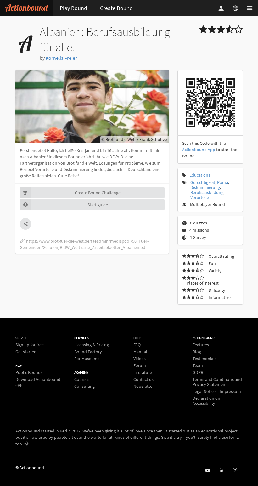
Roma (222, 182)
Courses (81, 379)
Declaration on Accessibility (206, 400)
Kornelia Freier (61, 58)
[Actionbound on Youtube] (207, 470)
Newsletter (143, 386)
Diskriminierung (205, 187)
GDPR (198, 372)
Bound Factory (88, 351)
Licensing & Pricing (91, 345)
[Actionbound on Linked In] (221, 470)
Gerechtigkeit (202, 182)
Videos (139, 358)
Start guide (97, 204)
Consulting (84, 386)
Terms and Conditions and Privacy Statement (217, 381)
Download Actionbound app (37, 381)
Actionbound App (198, 149)
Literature (142, 372)
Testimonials (204, 358)
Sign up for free (29, 345)
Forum (139, 365)
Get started (25, 351)
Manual (140, 351)
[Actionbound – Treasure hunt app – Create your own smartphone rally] (26, 8)
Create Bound (116, 8)
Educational (200, 175)
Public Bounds (28, 372)
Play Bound (73, 8)
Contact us (143, 379)
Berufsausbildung (206, 192)
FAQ (137, 345)
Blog (197, 351)
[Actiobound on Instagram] (235, 470)
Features (201, 345)
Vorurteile (199, 197)
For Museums (86, 358)
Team (198, 365)
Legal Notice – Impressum (217, 391)
